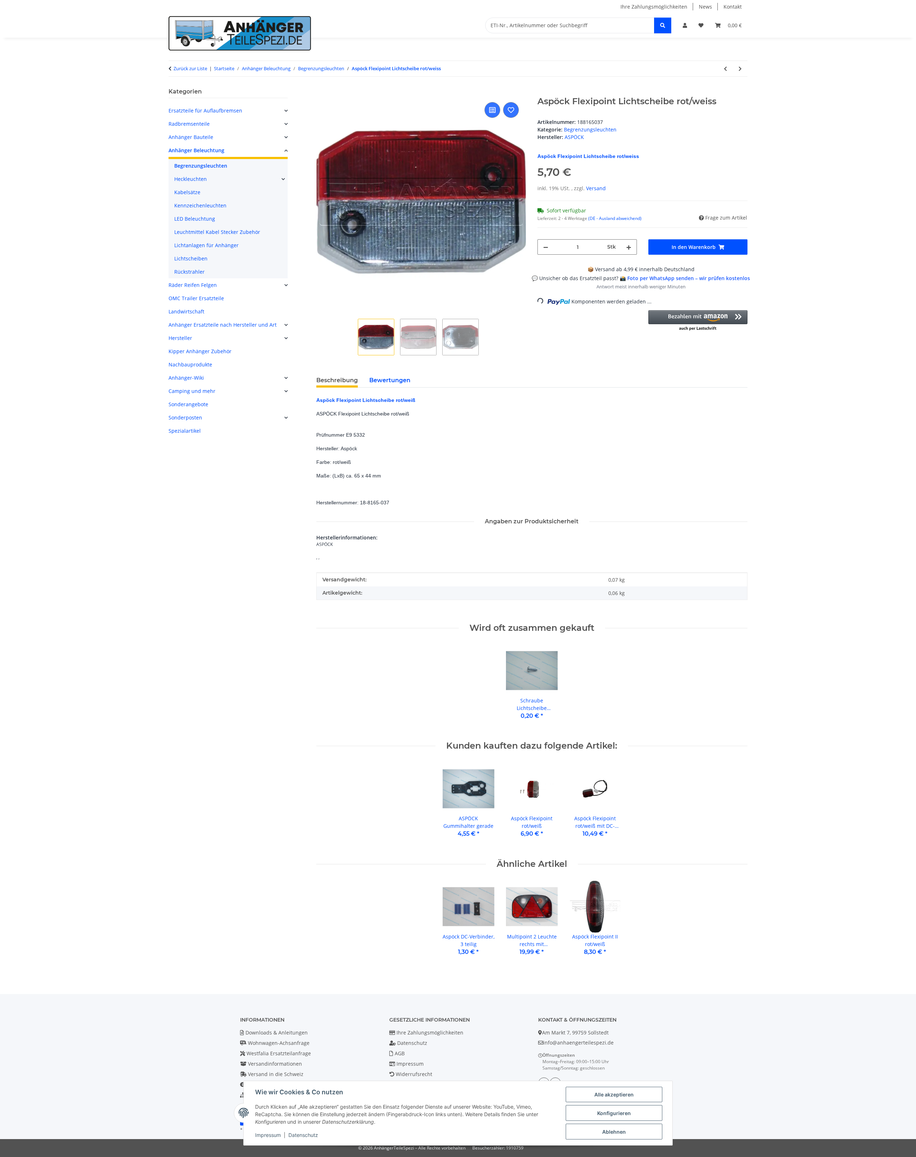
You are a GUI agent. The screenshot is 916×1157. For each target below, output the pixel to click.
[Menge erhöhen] (629, 247)
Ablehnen (614, 1132)
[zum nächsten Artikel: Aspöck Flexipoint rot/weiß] (740, 68)
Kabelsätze (187, 192)
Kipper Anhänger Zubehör (200, 351)
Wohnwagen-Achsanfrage (278, 1043)
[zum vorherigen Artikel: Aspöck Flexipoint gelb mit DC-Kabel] (725, 68)
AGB (399, 1053)
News (705, 6)
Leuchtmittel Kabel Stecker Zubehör (217, 232)
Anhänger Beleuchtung (196, 150)
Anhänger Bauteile (191, 137)
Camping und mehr (192, 391)
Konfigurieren (614, 1113)
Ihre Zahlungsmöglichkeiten (653, 6)
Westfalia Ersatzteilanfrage (278, 1053)
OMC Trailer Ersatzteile (196, 298)
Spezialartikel (185, 430)
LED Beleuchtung (194, 218)
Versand (596, 188)
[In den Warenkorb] (322, 92)
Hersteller (180, 338)
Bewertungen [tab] (389, 380)
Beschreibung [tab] (337, 380)
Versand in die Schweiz (275, 1074)
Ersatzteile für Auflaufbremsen (205, 110)
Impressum (268, 1135)
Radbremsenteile (189, 123)
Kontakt (732, 6)
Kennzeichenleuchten (200, 205)
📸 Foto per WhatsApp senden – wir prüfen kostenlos (685, 278)
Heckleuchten (190, 179)
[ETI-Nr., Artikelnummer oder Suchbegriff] (662, 25)
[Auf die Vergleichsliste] (492, 110)
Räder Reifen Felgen (193, 285)
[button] (685, 25)
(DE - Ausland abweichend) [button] (615, 218)
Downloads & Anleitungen (276, 1032)
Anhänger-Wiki (186, 377)
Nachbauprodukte (190, 364)
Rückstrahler (189, 271)
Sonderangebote (188, 404)
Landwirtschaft (186, 311)
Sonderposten (185, 417)
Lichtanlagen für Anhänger (206, 245)
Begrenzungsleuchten (590, 129)
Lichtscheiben (191, 258)
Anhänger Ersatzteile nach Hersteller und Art (223, 324)
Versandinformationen (274, 1063)
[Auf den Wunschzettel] (511, 110)
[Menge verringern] (546, 247)
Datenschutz (303, 1135)
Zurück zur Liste (190, 68)
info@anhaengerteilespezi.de (578, 1042)
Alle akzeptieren (614, 1094)
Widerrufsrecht (413, 1074)
